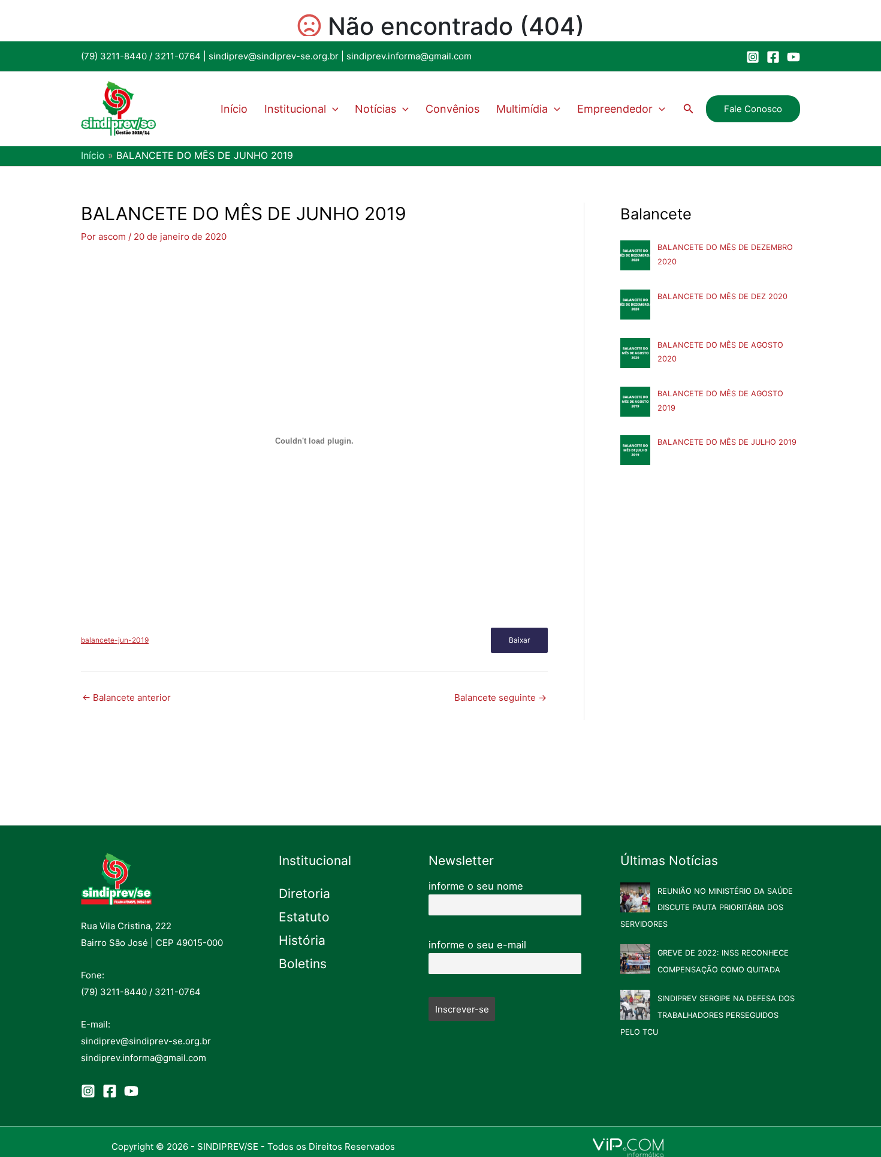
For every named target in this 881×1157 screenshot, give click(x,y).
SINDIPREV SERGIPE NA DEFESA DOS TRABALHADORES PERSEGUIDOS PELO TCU (707, 1015)
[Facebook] (773, 57)
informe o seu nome (476, 886)
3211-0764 (178, 56)
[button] (332, 109)
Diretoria (304, 893)
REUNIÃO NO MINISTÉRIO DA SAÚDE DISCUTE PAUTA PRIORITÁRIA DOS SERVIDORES (706, 908)
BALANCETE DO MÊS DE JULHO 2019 (726, 442)
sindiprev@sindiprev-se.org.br (274, 56)
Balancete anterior (126, 697)
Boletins (303, 963)
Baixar (519, 639)
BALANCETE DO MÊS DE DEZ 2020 (722, 296)
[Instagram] (752, 57)
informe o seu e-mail (477, 945)
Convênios (452, 109)
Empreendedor (615, 109)
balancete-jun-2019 (115, 639)
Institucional (295, 109)
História (302, 940)
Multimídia (522, 109)
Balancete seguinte (500, 697)
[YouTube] (793, 57)
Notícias (375, 109)
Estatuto (304, 916)
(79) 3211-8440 (114, 56)
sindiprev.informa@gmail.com (409, 56)
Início (234, 109)
